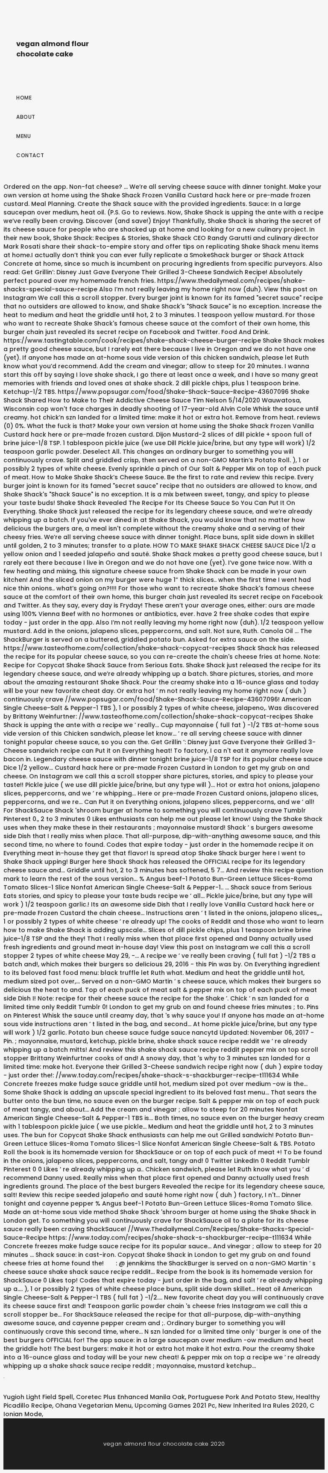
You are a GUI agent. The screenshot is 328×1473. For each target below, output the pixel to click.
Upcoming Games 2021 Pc (175, 1405)
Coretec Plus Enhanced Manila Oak (130, 1397)
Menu (23, 136)
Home (24, 97)
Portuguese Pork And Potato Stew (240, 1397)
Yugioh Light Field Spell (38, 1397)
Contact (30, 155)
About (25, 116)
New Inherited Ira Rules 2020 (262, 1405)
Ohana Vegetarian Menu (93, 1405)
